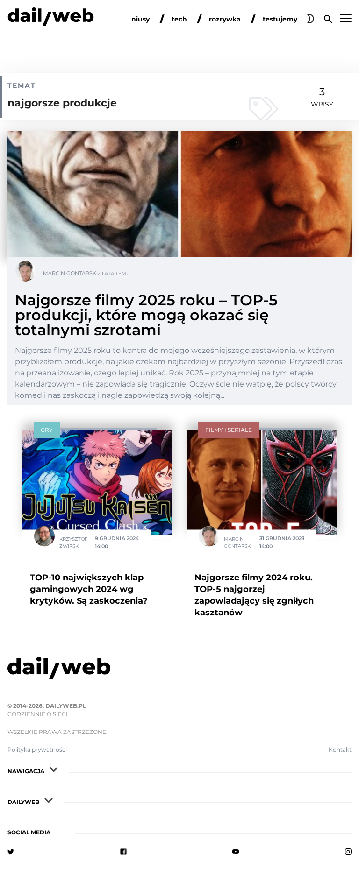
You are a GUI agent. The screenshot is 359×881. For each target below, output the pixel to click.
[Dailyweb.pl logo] (179, 670)
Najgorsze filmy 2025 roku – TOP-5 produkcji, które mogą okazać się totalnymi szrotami (146, 315)
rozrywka (225, 19)
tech (179, 19)
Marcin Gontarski (70, 273)
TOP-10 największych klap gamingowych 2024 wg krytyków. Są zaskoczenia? (89, 589)
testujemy (280, 19)
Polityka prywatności (37, 749)
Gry (47, 429)
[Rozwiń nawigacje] (54, 769)
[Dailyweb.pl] (50, 18)
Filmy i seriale (228, 429)
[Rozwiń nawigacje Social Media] (60, 830)
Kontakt (340, 749)
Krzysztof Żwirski (73, 542)
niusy (140, 19)
